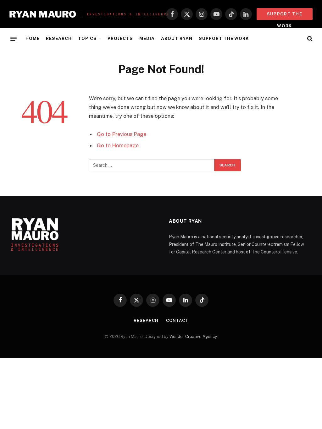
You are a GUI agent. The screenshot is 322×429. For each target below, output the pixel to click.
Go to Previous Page (121, 134)
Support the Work (224, 38)
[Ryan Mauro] (89, 14)
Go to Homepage (118, 145)
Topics (87, 38)
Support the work (285, 16)
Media (147, 38)
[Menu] (13, 38)
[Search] (309, 39)
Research (59, 38)
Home (32, 38)
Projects (120, 38)
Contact (177, 320)
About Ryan (176, 38)
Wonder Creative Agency (193, 336)
